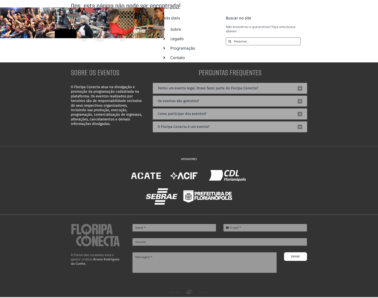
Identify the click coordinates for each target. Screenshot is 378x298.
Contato (177, 57)
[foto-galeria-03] (27, 22)
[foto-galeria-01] (82, 22)
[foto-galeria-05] (136, 22)
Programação (182, 48)
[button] (3, 23)
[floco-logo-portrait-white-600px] (303, 7)
